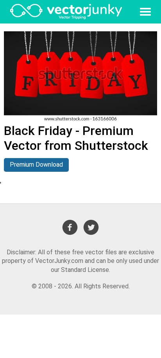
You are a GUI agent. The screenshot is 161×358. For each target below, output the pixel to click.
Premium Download (36, 164)
